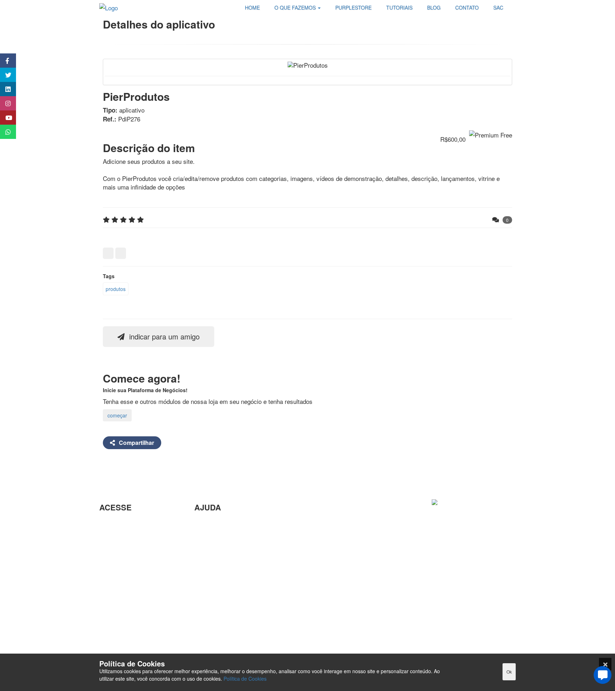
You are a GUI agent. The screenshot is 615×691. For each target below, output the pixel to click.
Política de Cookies (245, 678)
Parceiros (112, 523)
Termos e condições (126, 645)
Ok (509, 672)
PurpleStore (115, 610)
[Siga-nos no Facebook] (4, 60)
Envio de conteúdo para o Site (234, 558)
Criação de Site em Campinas (234, 534)
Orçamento (209, 581)
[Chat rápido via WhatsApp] (4, 132)
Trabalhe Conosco (123, 566)
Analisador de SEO (124, 534)
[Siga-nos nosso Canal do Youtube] (4, 117)
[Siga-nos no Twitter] (4, 75)
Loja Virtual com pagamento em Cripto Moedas (136, 551)
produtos (116, 288)
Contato (204, 615)
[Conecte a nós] (4, 89)
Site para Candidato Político (231, 592)
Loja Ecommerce (121, 633)
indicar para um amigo (163, 336)
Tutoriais (110, 622)
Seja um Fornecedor (126, 599)
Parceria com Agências (225, 523)
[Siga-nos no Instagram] (4, 103)
